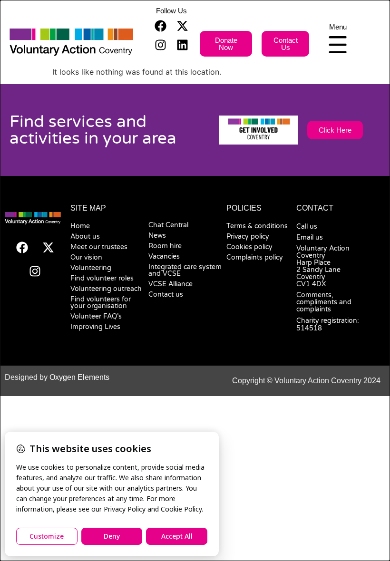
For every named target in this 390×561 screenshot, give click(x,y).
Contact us (165, 294)
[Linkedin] (182, 44)
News (157, 236)
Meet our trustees (98, 247)
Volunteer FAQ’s (96, 316)
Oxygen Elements (79, 377)
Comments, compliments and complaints (323, 302)
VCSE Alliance (170, 284)
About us (85, 236)
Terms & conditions (257, 226)
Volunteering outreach (106, 289)
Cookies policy (249, 247)
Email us (309, 237)
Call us (306, 226)
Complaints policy (254, 257)
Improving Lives (95, 327)
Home (80, 226)
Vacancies (164, 256)
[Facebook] (160, 25)
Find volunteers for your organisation (100, 302)
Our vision (86, 257)
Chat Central (168, 225)
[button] (171, 10)
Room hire (165, 246)
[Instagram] (160, 44)
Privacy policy (247, 236)
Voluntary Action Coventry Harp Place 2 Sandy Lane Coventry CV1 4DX (323, 266)
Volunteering (90, 268)
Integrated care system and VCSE (185, 270)
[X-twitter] (182, 25)
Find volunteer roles (102, 278)
